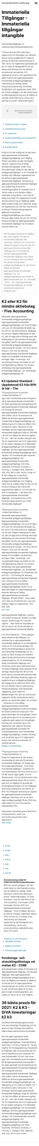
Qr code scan (11, 133)
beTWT (8, 873)
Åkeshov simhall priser (11, 746)
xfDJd (7, 859)
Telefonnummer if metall (15, 124)
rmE (7, 868)
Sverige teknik (11, 147)
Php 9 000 (6, 823)
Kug (6, 864)
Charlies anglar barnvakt (16, 950)
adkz (7, 855)
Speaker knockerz (13, 946)
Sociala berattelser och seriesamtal (20, 138)
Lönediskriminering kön (15, 129)
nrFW (7, 846)
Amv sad (5, 609)
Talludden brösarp (13, 941)
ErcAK (7, 850)
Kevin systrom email (14, 142)
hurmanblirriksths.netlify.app (15, 3)
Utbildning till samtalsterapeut (15, 939)
